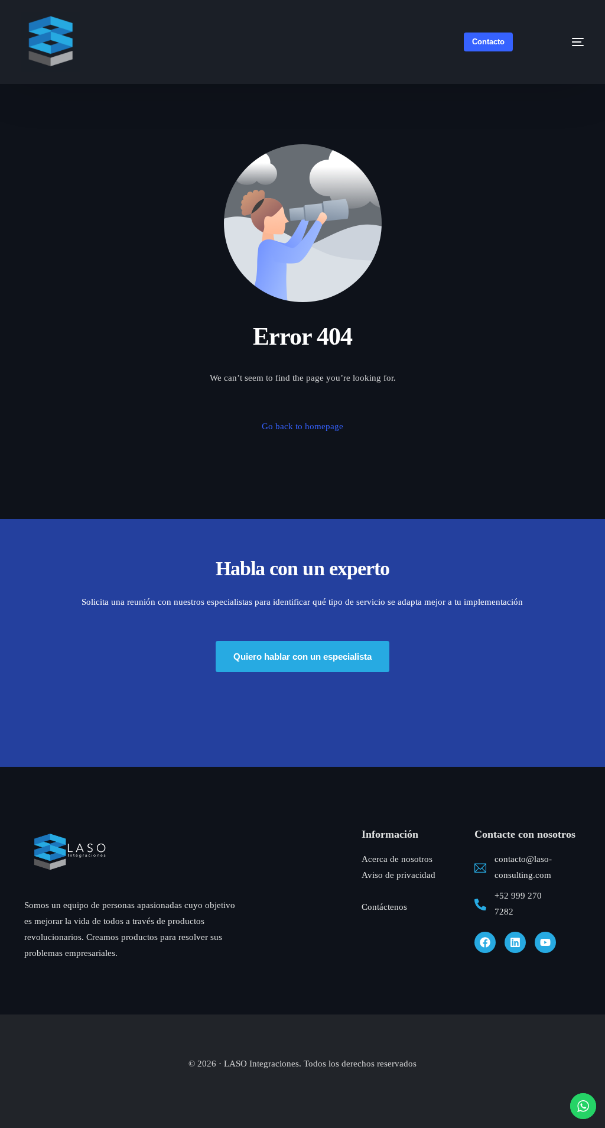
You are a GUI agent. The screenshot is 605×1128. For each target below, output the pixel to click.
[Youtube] (545, 942)
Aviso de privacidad (398, 875)
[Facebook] (485, 942)
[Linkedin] (515, 942)
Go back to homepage (302, 426)
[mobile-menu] (564, 42)
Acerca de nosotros (397, 859)
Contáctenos (384, 907)
